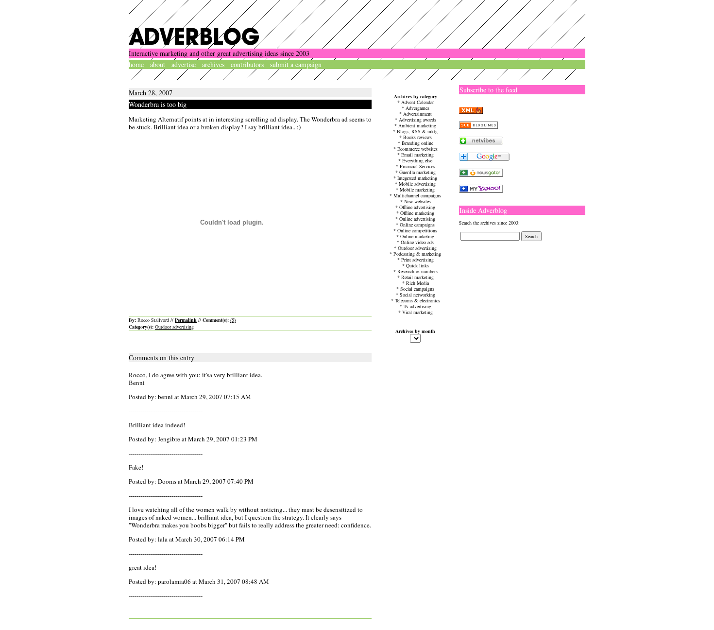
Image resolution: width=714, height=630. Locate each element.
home (136, 64)
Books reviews (417, 137)
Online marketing (417, 236)
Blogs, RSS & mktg (417, 131)
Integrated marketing (417, 178)
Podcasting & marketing (417, 253)
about (157, 64)
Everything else (417, 160)
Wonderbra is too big (158, 104)
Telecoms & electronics (417, 300)
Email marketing (417, 154)
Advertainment (417, 113)
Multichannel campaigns (417, 195)
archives (213, 64)
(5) (233, 319)
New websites (417, 201)
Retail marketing (417, 277)
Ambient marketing (417, 125)
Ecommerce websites (417, 148)
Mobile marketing (417, 189)
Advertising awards (417, 119)
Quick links (417, 265)
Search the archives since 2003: (489, 222)
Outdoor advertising (174, 326)
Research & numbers (417, 271)
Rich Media (417, 283)
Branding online (417, 143)
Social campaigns (417, 288)
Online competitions (417, 230)
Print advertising (417, 259)
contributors (247, 64)
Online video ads (417, 242)
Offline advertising (417, 207)
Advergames (417, 108)
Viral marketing (417, 312)
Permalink (186, 319)
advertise (183, 64)
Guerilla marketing (417, 172)
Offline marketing (417, 213)
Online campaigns (417, 224)
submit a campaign (296, 64)
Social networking (417, 294)
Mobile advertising (417, 183)
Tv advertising (417, 306)
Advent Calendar (417, 102)
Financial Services (417, 166)
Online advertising (417, 218)
